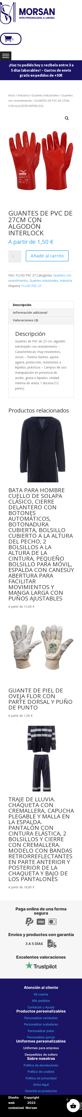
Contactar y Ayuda (41, 1007)
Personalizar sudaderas (41, 1024)
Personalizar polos (41, 1031)
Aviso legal (41, 1084)
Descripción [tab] (22, 305)
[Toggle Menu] (5, 56)
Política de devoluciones (41, 1065)
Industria (23, 95)
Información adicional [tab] (30, 312)
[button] (67, 118)
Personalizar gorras (41, 1037)
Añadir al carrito (47, 256)
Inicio (11, 95)
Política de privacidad (41, 1078)
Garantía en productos (41, 1091)
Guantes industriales (45, 95)
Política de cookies (41, 1071)
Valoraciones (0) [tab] (25, 320)
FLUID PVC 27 (31, 286)
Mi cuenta (41, 994)
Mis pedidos (41, 1000)
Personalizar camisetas (41, 1018)
